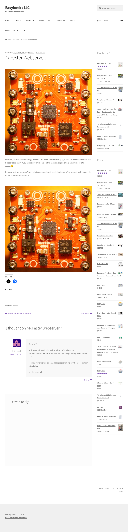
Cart (24, 30)
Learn (28, 20)
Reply (86, 380)
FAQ (49, 20)
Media (41, 20)
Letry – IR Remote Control (19, 313)
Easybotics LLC (17, 7)
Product (18, 20)
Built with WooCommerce (16, 517)
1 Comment (40, 53)
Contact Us (60, 20)
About (72, 20)
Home (7, 20)
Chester (31, 53)
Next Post (85, 313)
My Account (10, 30)
